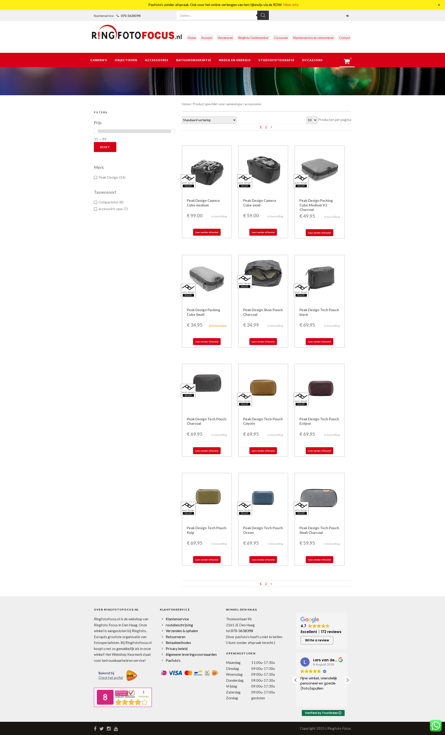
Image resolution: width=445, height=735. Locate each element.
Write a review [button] (317, 640)
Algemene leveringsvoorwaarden (191, 654)
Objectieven (126, 60)
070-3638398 (130, 16)
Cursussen (281, 38)
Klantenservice (177, 619)
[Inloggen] (348, 16)
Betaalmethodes (178, 642)
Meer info (291, 5)
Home (192, 38)
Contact (344, 38)
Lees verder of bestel (206, 232)
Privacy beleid (177, 648)
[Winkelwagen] (349, 62)
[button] (347, 680)
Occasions (312, 60)
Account (206, 38)
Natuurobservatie (193, 60)
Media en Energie (235, 60)
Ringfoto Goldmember (253, 38)
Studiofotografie (276, 60)
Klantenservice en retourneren (313, 38)
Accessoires (156, 60)
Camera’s (98, 60)
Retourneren (175, 637)
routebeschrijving (179, 625)
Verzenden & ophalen (182, 631)
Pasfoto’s (173, 660)
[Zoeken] (263, 15)
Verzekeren (225, 38)
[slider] (96, 131)
